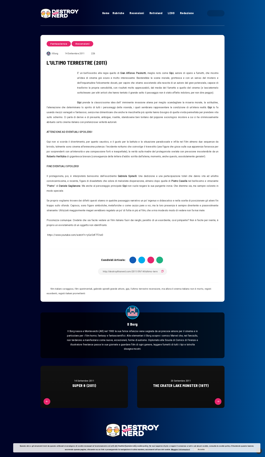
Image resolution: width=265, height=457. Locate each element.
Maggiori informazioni (180, 449)
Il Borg (132, 324)
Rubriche (118, 13)
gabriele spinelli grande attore (109, 288)
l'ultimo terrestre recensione (145, 288)
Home (105, 13)
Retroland (156, 13)
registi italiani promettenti (71, 293)
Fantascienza (58, 43)
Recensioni (137, 13)
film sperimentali (83, 288)
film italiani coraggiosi (61, 288)
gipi (127, 288)
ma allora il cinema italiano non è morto (182, 288)
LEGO (171, 13)
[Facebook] (213, 13)
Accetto (201, 449)
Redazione (187, 13)
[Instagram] (218, 13)
